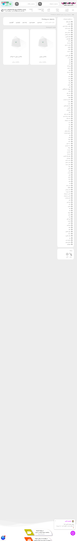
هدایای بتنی (68, 240)
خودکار (69, 129)
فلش (70, 175)
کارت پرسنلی (68, 189)
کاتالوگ (69, 187)
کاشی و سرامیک (67, 194)
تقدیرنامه (69, 95)
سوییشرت (69, 158)
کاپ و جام (68, 185)
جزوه (70, 112)
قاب (70, 183)
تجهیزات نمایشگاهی (66, 89)
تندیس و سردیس (67, 99)
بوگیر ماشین (68, 55)
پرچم (70, 70)
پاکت (70, 64)
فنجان (69, 177)
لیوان (70, 227)
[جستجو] (40, 4)
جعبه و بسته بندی (67, 116)
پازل (70, 59)
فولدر (70, 181)
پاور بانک (69, 66)
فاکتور (69, 168)
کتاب (70, 204)
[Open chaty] (3, 538)
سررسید (69, 150)
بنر (70, 53)
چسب (69, 122)
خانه (73, 10)
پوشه (70, 80)
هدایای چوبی (68, 242)
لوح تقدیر (69, 225)
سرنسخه (69, 154)
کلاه (70, 208)
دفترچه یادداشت (67, 133)
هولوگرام (69, 244)
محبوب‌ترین (32, 22)
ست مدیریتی (68, 145)
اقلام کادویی (68, 36)
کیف (70, 217)
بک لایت (69, 51)
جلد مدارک (68, 118)
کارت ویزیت (68, 191)
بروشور (69, 47)
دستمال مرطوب (67, 131)
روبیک (69, 139)
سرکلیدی (69, 152)
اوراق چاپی (68, 39)
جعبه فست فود (67, 114)
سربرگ (69, 147)
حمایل (69, 127)
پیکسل (69, 85)
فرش (70, 171)
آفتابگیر (69, 24)
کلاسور (69, 206)
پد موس (69, 68)
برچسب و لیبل (68, 45)
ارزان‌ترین (18, 22)
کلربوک (69, 212)
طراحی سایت (48, 10)
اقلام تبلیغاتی (68, 34)
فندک (69, 179)
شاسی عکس (68, 160)
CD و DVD (68, 22)
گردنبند (69, 221)
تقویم (69, 97)
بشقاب (69, 49)
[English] (5, 2)
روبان (70, 137)
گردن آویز (69, 219)
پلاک (70, 74)
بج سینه (69, 43)
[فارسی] (2, 2)
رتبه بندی (25, 22)
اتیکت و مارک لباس (67, 26)
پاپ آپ (69, 57)
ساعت (69, 141)
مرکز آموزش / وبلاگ (41, 10)
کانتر (70, 200)
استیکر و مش (68, 32)
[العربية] (7, 2)
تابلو (70, 87)
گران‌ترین (11, 22)
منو (70, 238)
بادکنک (69, 41)
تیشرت (69, 101)
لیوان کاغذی (68, 231)
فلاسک (69, 173)
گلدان (69, 223)
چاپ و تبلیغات (68, 120)
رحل (70, 135)
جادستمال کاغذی (67, 106)
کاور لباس (69, 202)
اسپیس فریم (68, 28)
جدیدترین (39, 22)
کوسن (69, 215)
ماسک (69, 233)
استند (69, 30)
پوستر (69, 76)
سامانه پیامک (57, 10)
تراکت (69, 91)
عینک (69, 166)
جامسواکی (69, 110)
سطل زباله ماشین (67, 156)
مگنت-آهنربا (68, 236)
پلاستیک (69, 72)
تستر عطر (69, 93)
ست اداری (69, 143)
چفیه (70, 124)
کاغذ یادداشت (68, 198)
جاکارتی (69, 108)
